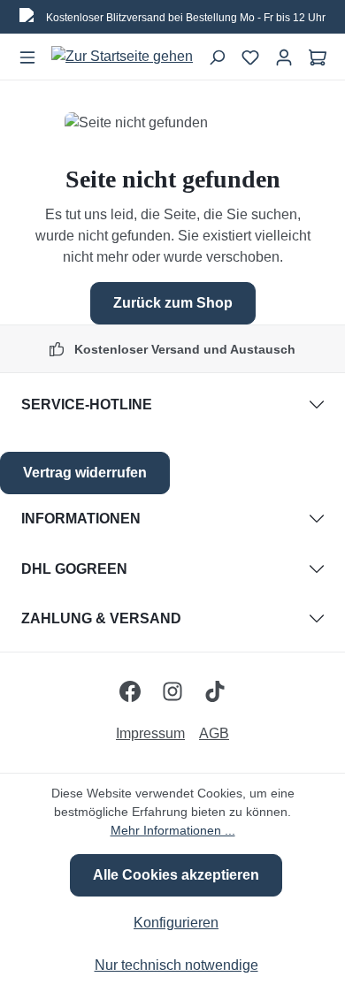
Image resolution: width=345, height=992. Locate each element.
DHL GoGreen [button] (74, 568)
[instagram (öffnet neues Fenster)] (172, 691)
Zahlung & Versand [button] (101, 618)
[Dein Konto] (284, 56)
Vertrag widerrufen (85, 472)
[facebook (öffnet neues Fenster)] (130, 691)
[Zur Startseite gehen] (122, 57)
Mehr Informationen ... (173, 830)
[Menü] (27, 56)
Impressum (150, 733)
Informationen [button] (81, 518)
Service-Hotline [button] (86, 404)
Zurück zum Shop (173, 302)
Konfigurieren (176, 922)
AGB (214, 733)
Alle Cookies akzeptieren (176, 874)
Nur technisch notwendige (176, 965)
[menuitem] (157, 733)
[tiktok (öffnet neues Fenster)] (215, 691)
